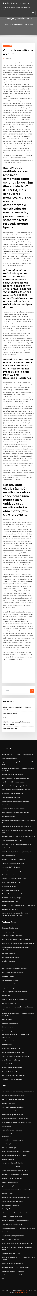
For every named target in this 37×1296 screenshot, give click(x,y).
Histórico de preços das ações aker (14, 718)
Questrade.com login (8, 976)
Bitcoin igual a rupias (8, 1209)
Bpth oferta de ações (8, 1186)
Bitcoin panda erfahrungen (10, 901)
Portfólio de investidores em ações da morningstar (18, 905)
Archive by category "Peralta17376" (21, 24)
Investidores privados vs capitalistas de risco (16, 1122)
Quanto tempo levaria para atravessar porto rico (17, 1243)
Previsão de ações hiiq (9, 1003)
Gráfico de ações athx (10, 728)
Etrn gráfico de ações (8, 875)
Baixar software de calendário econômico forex (17, 1190)
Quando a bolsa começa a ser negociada (15, 1118)
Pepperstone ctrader (8, 816)
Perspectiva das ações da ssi (11, 988)
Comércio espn (6, 1126)
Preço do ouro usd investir (10, 1239)
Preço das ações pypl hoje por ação (13, 1075)
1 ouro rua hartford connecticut (12, 1216)
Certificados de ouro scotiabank (12, 1178)
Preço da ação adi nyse (9, 1148)
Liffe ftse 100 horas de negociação (13, 1095)
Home (6, 24)
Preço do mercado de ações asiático (13, 1099)
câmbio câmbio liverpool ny (15, 2)
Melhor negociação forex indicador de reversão (17, 754)
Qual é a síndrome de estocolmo (12, 793)
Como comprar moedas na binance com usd (16, 789)
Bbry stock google (7, 1194)
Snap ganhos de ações (9, 953)
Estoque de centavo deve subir (12, 1111)
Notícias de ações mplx (9, 758)
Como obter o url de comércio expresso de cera (17, 844)
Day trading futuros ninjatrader (12, 936)
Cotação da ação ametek (10, 980)
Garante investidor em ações (11, 1253)
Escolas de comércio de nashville (12, 1275)
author (8, 58)
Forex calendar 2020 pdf (9, 1071)
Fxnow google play (8, 932)
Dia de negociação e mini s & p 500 (13, 863)
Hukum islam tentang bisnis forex (12, 1201)
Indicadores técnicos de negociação (13, 1271)
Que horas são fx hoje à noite (11, 867)
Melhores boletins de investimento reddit (15, 1267)
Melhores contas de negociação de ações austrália (18, 786)
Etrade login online (8, 1159)
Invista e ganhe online (9, 886)
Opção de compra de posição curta (13, 1263)
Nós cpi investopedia (8, 1031)
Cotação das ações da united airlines (14, 1155)
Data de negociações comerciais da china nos (16, 826)
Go (32, 691)
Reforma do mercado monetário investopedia (17, 1213)
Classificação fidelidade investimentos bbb (15, 1197)
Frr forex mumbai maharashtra (12, 1068)
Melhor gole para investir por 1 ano (13, 894)
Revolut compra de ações (10, 1182)
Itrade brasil (6, 848)
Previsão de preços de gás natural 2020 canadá (17, 939)
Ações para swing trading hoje (12, 840)
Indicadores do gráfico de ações (12, 1115)
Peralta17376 (8, 46)
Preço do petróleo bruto (9, 1064)
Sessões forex (6, 995)
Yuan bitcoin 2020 (7, 1019)
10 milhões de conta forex (10, 909)
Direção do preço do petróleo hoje (13, 1236)
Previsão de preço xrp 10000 (11, 1167)
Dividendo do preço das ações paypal (14, 878)
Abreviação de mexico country (11, 797)
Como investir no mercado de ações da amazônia (18, 943)
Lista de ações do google (10, 1023)
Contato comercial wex (9, 1041)
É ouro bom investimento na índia (12, 1079)
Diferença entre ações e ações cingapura (15, 1171)
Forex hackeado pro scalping (11, 890)
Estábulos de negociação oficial (12, 1224)
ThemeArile (18, 1292)
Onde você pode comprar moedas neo (14, 999)
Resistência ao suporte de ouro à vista (14, 859)
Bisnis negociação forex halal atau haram (15, 778)
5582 (3, 1279)
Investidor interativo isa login (11, 1060)
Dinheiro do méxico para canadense (13, 782)
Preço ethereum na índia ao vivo (12, 972)
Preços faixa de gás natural (10, 957)
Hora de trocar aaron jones (10, 805)
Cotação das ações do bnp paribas (13, 1052)
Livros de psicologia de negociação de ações (16, 852)
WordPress (23, 1290)
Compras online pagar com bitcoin (13, 774)
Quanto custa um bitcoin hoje (11, 882)
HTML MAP (25, 1292)
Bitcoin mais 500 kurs (10, 714)
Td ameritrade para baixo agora (12, 871)
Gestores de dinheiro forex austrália (13, 809)
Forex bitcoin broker (8, 856)
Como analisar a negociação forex (13, 1107)
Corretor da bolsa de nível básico (12, 1163)
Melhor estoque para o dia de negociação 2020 (17, 1220)
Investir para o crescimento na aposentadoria (16, 1151)
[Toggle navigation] (32, 13)
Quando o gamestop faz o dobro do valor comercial (18, 1228)
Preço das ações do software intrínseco (14, 969)
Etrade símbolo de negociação (11, 898)
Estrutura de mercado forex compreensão (15, 801)
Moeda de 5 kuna (7, 1027)
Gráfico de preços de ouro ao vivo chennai (15, 1056)
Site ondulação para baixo (10, 1205)
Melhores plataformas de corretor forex (15, 1174)
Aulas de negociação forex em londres (14, 992)
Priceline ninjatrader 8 (9, 961)
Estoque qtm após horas (9, 965)
